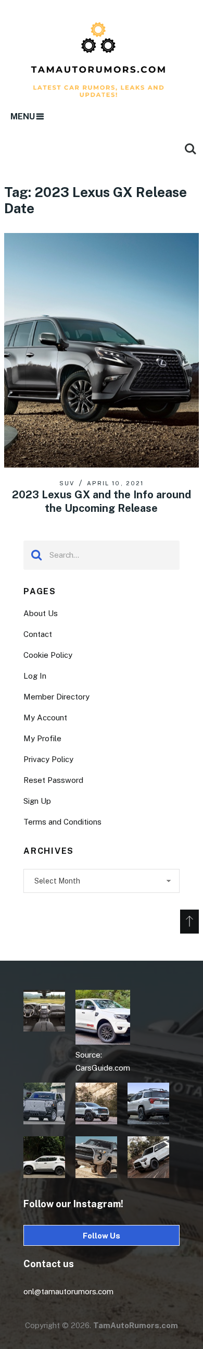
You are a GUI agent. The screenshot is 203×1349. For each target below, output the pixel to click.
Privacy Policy (48, 759)
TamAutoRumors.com (135, 1325)
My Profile (42, 738)
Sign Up (37, 800)
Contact (37, 634)
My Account (45, 717)
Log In (34, 675)
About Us (40, 613)
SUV (66, 483)
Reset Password (53, 780)
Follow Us (101, 1235)
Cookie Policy (47, 655)
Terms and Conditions (62, 821)
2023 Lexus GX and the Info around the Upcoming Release (101, 501)
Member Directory (56, 696)
